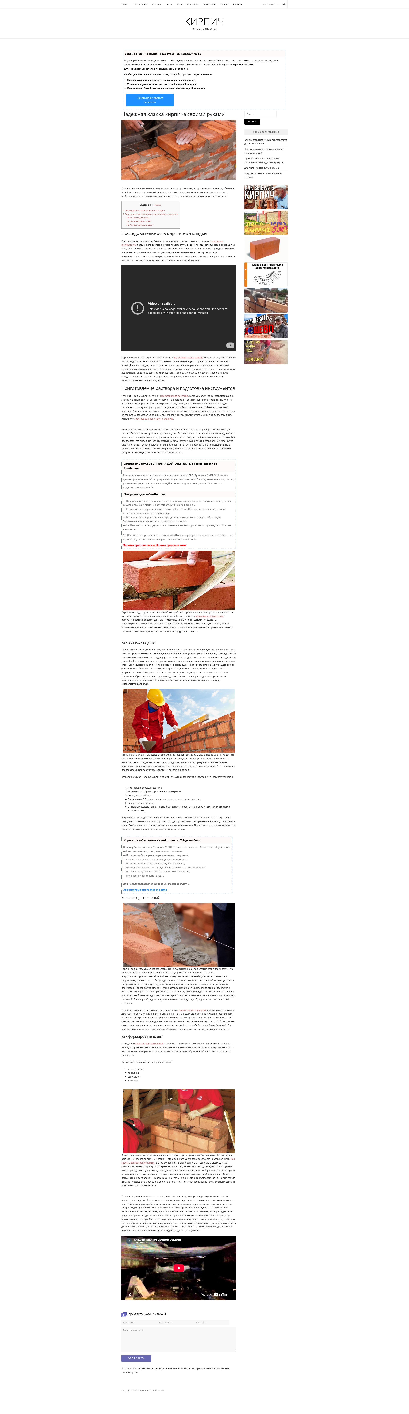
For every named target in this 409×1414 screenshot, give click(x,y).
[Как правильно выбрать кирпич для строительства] (266, 197)
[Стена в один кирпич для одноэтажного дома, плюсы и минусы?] (266, 274)
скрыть (158, 204)
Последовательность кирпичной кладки (144, 210)
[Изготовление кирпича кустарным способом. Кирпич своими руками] (266, 352)
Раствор (238, 4)
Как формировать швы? (140, 224)
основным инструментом (209, 616)
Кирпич (204, 21)
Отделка (157, 4)
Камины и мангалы (188, 4)
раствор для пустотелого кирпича (154, 418)
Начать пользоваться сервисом (150, 100)
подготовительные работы (188, 357)
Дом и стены (140, 4)
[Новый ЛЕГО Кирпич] (266, 223)
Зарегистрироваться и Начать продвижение (154, 545)
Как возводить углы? (138, 217)
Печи (169, 4)
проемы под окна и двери (191, 1010)
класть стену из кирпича (149, 1043)
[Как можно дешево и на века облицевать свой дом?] (266, 326)
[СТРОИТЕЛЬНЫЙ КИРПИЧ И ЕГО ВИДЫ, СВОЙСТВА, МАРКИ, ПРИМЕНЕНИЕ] (266, 249)
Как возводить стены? (138, 221)
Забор (124, 4)
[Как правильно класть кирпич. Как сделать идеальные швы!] (266, 300)
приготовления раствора (174, 395)
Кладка (224, 4)
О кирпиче (210, 4)
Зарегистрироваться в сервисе (145, 889)
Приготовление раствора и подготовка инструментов (150, 214)
